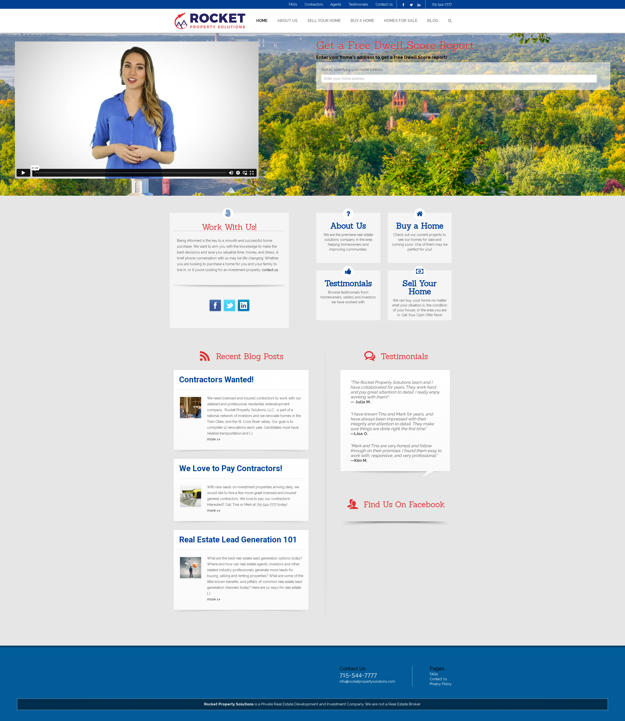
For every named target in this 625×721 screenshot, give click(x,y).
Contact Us (384, 4)
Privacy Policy (441, 684)
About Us (287, 20)
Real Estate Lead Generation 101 (238, 539)
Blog (432, 20)
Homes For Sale (400, 20)
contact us (270, 270)
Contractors (313, 4)
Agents (335, 4)
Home (262, 20)
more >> (213, 439)
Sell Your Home (324, 20)
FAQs (293, 4)
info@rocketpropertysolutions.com (367, 681)
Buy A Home (362, 20)
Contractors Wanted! (216, 379)
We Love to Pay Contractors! (230, 468)
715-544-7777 (442, 4)
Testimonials (358, 4)
